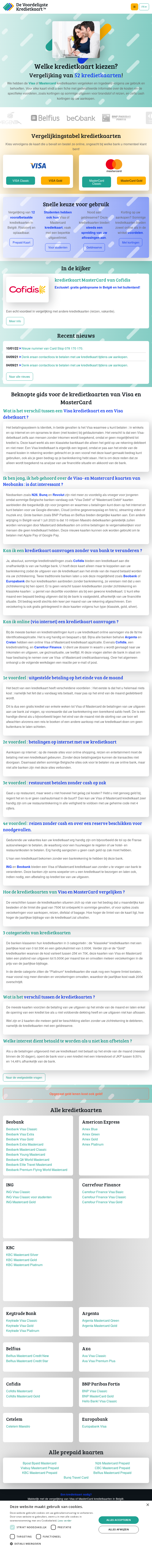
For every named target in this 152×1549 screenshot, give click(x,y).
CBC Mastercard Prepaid (112, 1468)
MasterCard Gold (131, 180)
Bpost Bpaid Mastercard (39, 1463)
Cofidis (13, 1384)
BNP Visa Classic (94, 1391)
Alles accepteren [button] (118, 1520)
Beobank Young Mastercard (25, 1154)
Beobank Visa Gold (19, 1139)
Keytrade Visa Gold (19, 1325)
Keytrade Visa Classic (21, 1320)
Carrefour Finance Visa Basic (103, 1192)
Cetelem (14, 1419)
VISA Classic (20, 180)
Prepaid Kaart (21, 242)
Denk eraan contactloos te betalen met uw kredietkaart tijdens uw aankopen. (67, 357)
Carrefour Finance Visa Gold (102, 1202)
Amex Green (91, 1134)
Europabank (95, 1419)
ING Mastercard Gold (21, 1202)
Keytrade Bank (21, 1313)
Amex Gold (90, 1139)
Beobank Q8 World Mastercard (27, 1159)
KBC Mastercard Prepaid (39, 1472)
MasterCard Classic (96, 181)
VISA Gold (55, 180)
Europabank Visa (94, 1426)
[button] (76, 414)
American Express (101, 1122)
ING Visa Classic (18, 1192)
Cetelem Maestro (18, 1426)
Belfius (13, 1348)
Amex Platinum (93, 1144)
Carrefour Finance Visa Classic (104, 1197)
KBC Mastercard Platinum (24, 1264)
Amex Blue (90, 1129)
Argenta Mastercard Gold (99, 1325)
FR (143, 6)
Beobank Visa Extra (20, 1134)
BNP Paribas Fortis (101, 1384)
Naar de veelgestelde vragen (24, 1077)
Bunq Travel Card (76, 1477)
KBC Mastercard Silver (22, 1254)
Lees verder (64, 1520)
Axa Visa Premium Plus (98, 1361)
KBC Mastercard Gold (21, 1260)
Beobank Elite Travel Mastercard (29, 1164)
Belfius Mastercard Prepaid (112, 1472)
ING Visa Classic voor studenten (29, 1197)
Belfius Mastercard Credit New (27, 1355)
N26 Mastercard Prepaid (112, 1463)
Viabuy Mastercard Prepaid (40, 1468)
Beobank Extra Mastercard (24, 1144)
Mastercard (47, 83)
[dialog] (76, 1525)
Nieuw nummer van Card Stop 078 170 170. (44, 348)
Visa (31, 83)
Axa (86, 1348)
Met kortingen (130, 242)
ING (10, 1185)
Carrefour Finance (101, 1185)
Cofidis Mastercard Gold (23, 1396)
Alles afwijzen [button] (118, 1529)
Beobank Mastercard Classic (26, 1149)
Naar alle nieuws (19, 376)
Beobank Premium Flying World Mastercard (36, 1169)
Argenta (90, 1313)
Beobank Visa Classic (21, 1129)
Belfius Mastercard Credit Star (27, 1361)
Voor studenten (57, 247)
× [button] (147, 1504)
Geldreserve (94, 247)
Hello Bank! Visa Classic (99, 1401)
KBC (10, 1247)
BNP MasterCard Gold (98, 1396)
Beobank (15, 1122)
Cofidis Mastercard (19, 1391)
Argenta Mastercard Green (100, 1320)
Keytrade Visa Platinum (22, 1330)
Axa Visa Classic (94, 1355)
